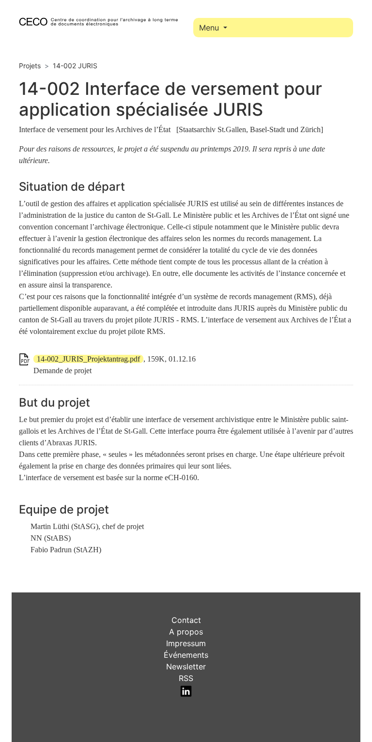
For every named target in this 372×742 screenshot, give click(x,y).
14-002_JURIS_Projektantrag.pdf (88, 359)
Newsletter (186, 666)
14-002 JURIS (75, 65)
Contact (186, 620)
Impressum (186, 643)
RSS (186, 678)
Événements (186, 655)
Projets (30, 65)
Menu (210, 27)
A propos (186, 631)
